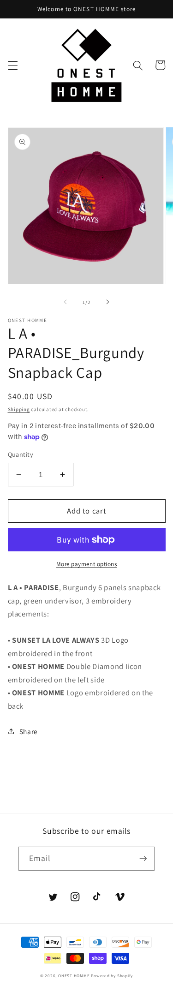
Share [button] (28, 731)
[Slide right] (108, 302)
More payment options (86, 564)
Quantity (21, 454)
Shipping (19, 409)
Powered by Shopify (112, 976)
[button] (12, 65)
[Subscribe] (143, 859)
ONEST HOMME (73, 976)
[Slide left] (65, 302)
